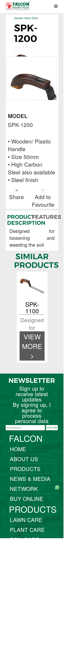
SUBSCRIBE (51, 427)
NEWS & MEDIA (30, 478)
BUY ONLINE (26, 498)
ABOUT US (24, 459)
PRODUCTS (25, 469)
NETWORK (24, 488)
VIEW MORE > (32, 346)
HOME (18, 449)
